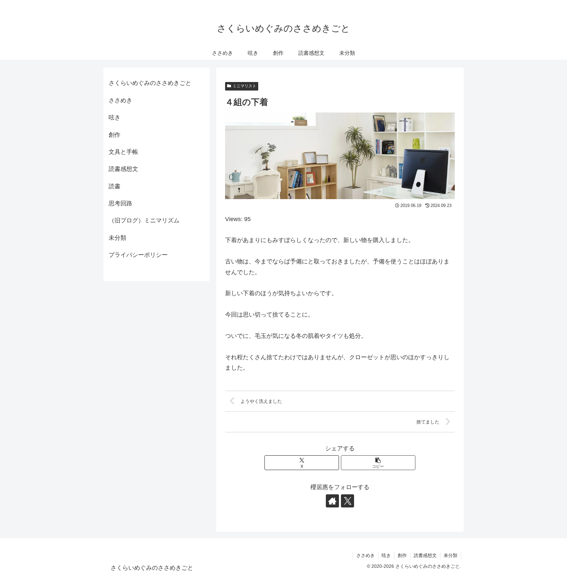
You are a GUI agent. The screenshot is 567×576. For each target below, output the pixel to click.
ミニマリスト (244, 86)
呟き (114, 117)
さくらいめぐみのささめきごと (150, 83)
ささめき (120, 100)
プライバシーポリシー (138, 255)
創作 (114, 135)
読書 (114, 186)
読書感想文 (123, 169)
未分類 (117, 238)
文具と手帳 (123, 152)
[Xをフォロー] (347, 500)
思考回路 (120, 203)
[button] (378, 462)
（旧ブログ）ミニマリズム (144, 220)
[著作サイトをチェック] (332, 500)
